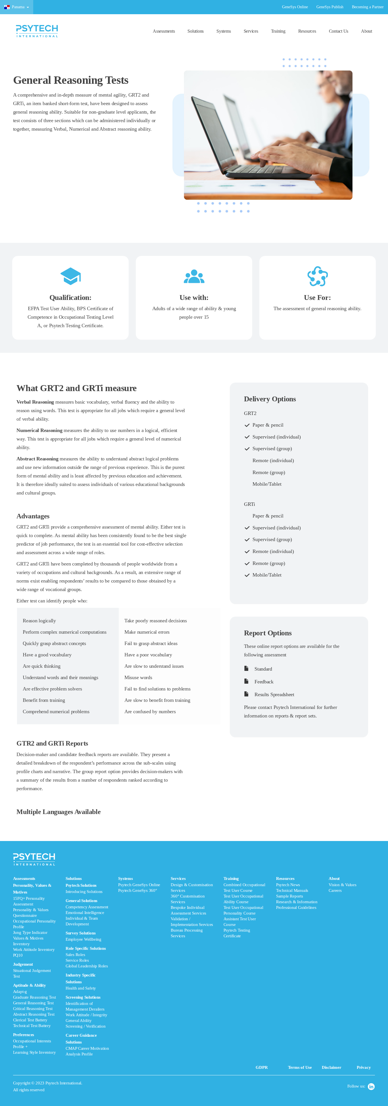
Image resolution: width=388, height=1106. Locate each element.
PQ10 (18, 955)
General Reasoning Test (33, 1003)
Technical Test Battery (32, 1025)
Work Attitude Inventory (34, 949)
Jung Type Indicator (30, 932)
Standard (262, 669)
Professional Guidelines (296, 907)
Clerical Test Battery (30, 1020)
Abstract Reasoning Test (34, 1014)
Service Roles (77, 960)
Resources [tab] (297, 893)
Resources (307, 31)
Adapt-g (20, 991)
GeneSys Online (295, 7)
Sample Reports (289, 896)
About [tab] (342, 884)
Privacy (364, 1067)
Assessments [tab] (34, 965)
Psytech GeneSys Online (139, 884)
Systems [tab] (139, 884)
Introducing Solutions (84, 891)
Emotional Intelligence (85, 912)
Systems (223, 31)
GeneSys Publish (329, 7)
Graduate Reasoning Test (34, 997)
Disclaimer (331, 1067)
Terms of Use (300, 1067)
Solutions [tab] (87, 966)
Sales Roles (75, 954)
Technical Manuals (292, 890)
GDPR (262, 1067)
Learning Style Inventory (34, 1052)
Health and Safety (81, 988)
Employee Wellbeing (83, 939)
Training (278, 31)
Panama (18, 7)
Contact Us (339, 31)
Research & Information (297, 902)
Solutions (195, 31)
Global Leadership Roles (87, 966)
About (366, 31)
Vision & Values (342, 884)
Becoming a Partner (368, 7)
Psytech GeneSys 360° (137, 890)
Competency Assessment (87, 907)
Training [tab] (244, 907)
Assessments (164, 31)
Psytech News (288, 884)
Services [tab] (192, 907)
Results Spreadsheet (273, 694)
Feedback (263, 682)
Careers (335, 890)
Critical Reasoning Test (33, 1008)
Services (251, 31)
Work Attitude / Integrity (86, 1015)
